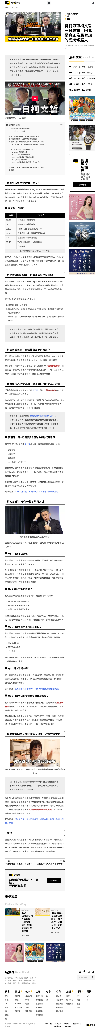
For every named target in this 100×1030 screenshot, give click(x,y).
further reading (15, 904)
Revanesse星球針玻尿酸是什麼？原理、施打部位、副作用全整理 (57, 920)
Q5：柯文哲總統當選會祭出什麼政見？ (27, 162)
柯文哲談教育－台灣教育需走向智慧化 (24, 139)
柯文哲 (80, 45)
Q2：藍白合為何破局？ (22, 154)
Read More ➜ (25, 936)
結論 (12, 170)
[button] (48, 3)
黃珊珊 (35, 390)
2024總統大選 (71, 45)
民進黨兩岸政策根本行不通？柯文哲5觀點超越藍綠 (37, 689)
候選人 (69, 13)
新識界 (9, 972)
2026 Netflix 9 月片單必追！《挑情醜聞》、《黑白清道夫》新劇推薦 (27, 921)
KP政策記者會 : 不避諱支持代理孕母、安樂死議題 (36, 492)
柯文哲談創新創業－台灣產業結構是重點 (25, 136)
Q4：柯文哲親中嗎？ (22, 160)
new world (22, 972)
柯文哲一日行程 (20, 131)
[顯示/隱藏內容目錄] (60, 125)
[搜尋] (92, 977)
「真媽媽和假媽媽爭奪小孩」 (42, 416)
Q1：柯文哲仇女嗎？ (22, 152)
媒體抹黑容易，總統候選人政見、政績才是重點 (27, 167)
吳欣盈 (27, 444)
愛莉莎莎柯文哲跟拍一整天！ (21, 128)
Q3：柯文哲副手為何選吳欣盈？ (25, 157)
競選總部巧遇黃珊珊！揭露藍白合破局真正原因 (27, 142)
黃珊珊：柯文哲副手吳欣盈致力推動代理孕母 (29, 144)
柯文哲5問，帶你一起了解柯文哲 (22, 149)
